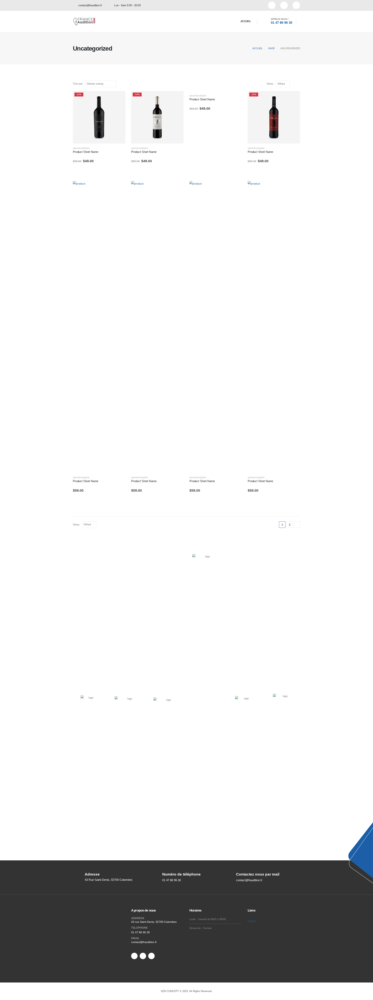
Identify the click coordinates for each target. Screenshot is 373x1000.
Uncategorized (81, 148)
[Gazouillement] (284, 5)
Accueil (246, 21)
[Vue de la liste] (298, 84)
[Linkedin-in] (151, 956)
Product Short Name (85, 151)
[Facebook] (271, 5)
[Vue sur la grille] (294, 84)
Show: (270, 83)
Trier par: (78, 83)
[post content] (99, 117)
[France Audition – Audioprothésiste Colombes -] (85, 21)
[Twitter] (143, 956)
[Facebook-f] (134, 956)
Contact (252, 921)
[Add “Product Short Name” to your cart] (118, 97)
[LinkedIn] (296, 5)
